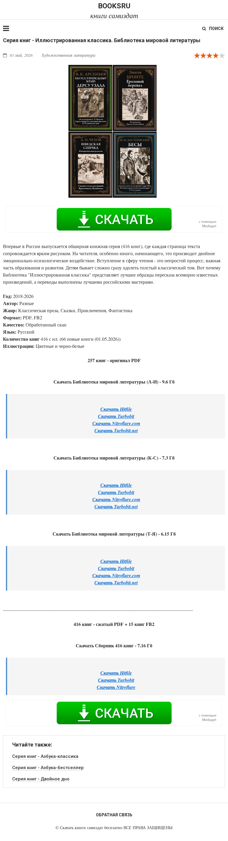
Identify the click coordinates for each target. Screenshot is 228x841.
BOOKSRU (114, 10)
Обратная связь (114, 814)
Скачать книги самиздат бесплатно (91, 827)
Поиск (216, 28)
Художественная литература (68, 55)
